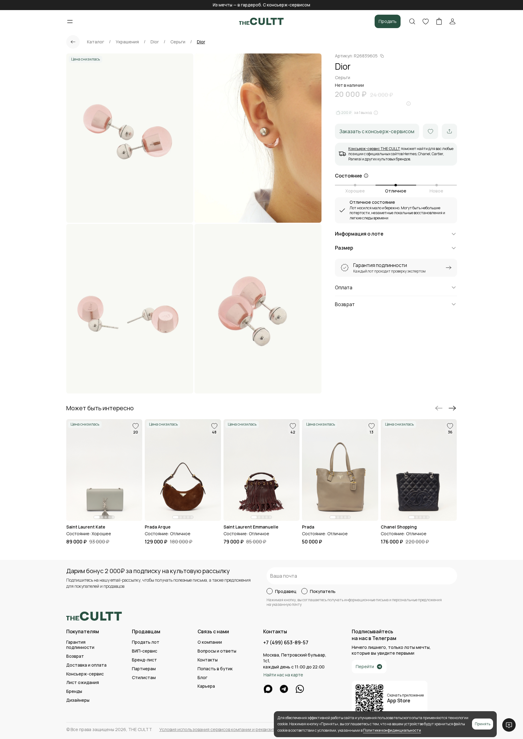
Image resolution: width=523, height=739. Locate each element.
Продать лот (145, 642)
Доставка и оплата (86, 665)
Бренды (74, 691)
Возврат (75, 656)
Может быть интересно (100, 408)
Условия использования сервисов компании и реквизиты (218, 729)
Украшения (127, 42)
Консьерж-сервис (85, 674)
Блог (202, 677)
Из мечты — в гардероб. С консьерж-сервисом (261, 5)
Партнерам (144, 668)
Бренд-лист (144, 660)
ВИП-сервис (144, 651)
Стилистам (144, 677)
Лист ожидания (82, 682)
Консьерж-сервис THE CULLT (374, 148)
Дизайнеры (77, 700)
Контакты (208, 660)
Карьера (206, 686)
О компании (210, 642)
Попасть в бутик (215, 668)
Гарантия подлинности (80, 645)
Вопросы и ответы (217, 651)
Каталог (95, 42)
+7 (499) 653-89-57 (285, 643)
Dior (155, 42)
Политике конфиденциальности (392, 730)
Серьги (177, 42)
